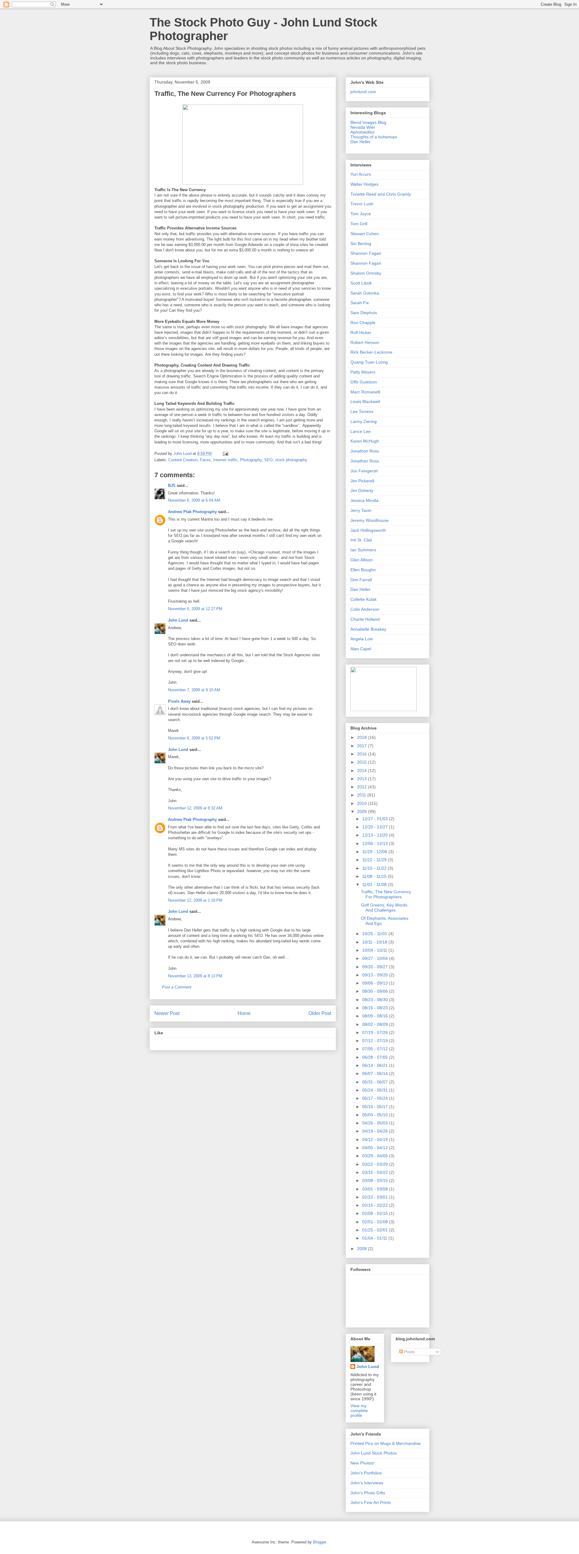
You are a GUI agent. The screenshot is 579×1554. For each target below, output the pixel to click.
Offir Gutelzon (363, 382)
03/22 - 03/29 (375, 1164)
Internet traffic (225, 460)
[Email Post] (225, 453)
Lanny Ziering (363, 421)
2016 (362, 754)
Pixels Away (179, 701)
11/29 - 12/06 (375, 851)
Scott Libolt (361, 283)
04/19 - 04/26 (375, 1131)
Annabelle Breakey (368, 629)
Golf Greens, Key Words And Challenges (384, 908)
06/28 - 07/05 (375, 1057)
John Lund (178, 620)
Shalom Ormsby (365, 273)
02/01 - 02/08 (375, 1221)
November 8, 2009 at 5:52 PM (194, 738)
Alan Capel (360, 648)
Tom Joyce (360, 213)
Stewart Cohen (364, 233)
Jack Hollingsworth (368, 530)
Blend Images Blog (368, 122)
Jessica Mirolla (364, 500)
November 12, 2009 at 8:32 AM (195, 808)
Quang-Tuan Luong (369, 362)
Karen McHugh (364, 441)
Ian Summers (363, 549)
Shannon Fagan (365, 253)
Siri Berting (360, 243)
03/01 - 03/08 (375, 1189)
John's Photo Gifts (367, 1492)
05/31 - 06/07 (375, 1082)
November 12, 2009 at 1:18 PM (195, 900)
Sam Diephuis (363, 312)
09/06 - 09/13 (375, 983)
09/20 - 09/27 (375, 966)
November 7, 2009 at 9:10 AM (194, 690)
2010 (362, 803)
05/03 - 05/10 (375, 1114)
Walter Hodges (364, 184)
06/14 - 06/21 (375, 1065)
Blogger (319, 1542)
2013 (362, 778)
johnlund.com (363, 91)
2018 (362, 737)
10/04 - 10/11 (375, 950)
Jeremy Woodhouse (369, 520)
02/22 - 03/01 (375, 1197)
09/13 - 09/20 (375, 974)
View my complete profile (359, 1410)
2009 (362, 811)
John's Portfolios (366, 1472)
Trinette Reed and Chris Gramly (380, 194)
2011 (362, 795)
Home (244, 1013)
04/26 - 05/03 (375, 1123)
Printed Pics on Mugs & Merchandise (385, 1443)
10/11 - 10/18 (375, 942)
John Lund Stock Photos (373, 1453)
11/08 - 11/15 (375, 876)
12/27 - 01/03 (375, 818)
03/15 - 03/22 (375, 1172)
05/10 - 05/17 (375, 1106)
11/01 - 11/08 (375, 884)
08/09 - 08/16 (375, 1015)
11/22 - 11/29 (375, 859)
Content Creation (183, 460)
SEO (268, 460)
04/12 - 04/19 (375, 1139)
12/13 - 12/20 (375, 835)
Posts (409, 1351)
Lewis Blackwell (365, 401)
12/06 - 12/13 (375, 843)
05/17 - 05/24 (375, 1098)
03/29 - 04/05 (375, 1155)
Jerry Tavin (360, 510)
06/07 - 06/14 (375, 1073)
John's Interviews (366, 1482)
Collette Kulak (363, 599)
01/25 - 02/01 (375, 1230)
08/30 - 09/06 (375, 991)
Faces (205, 460)
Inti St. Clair (361, 539)
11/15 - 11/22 (375, 868)
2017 (362, 745)
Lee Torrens (361, 411)
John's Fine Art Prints (370, 1502)
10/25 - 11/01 (375, 933)
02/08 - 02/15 (375, 1213)
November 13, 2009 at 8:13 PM (195, 976)
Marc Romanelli (365, 391)
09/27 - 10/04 (375, 958)
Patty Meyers (362, 372)
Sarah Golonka (364, 293)
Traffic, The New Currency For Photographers (225, 93)
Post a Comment (176, 987)
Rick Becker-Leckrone (371, 352)
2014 (362, 770)
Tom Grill (358, 223)
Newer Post (166, 1013)
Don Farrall (361, 579)
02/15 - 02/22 (375, 1205)
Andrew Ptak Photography (192, 511)
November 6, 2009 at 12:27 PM (195, 609)
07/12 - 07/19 (375, 1040)
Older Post (319, 1013)
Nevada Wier (362, 127)
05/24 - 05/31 (375, 1090)
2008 (362, 1248)
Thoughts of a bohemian (373, 136)
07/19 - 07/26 (375, 1032)
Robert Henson (364, 342)
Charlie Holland (365, 619)
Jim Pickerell (362, 480)
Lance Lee (360, 431)
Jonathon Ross (364, 451)
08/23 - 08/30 (375, 999)
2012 (362, 786)
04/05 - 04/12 (375, 1147)
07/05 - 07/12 (375, 1048)
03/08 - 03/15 (375, 1180)
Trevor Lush (361, 203)
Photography (251, 460)
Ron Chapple (362, 322)
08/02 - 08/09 (375, 1024)
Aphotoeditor (362, 132)
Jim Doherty (361, 490)
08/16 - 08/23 (375, 1007)
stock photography (291, 460)
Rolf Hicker (360, 332)
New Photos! (362, 1463)
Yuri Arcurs (360, 174)
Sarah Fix (359, 302)
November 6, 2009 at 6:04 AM (194, 500)
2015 (362, 762)
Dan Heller (360, 141)
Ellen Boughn (363, 569)
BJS (172, 485)
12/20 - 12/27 (375, 826)
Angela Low (361, 638)
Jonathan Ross (364, 461)
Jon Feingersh (364, 470)
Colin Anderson (364, 609)
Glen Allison (361, 559)
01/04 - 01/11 (375, 1238)
